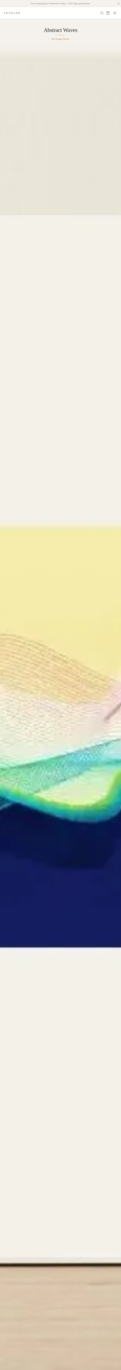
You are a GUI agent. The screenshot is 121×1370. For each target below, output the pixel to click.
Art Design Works (60, 39)
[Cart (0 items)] (108, 13)
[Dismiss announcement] (118, 3)
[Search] (102, 13)
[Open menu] (114, 12)
